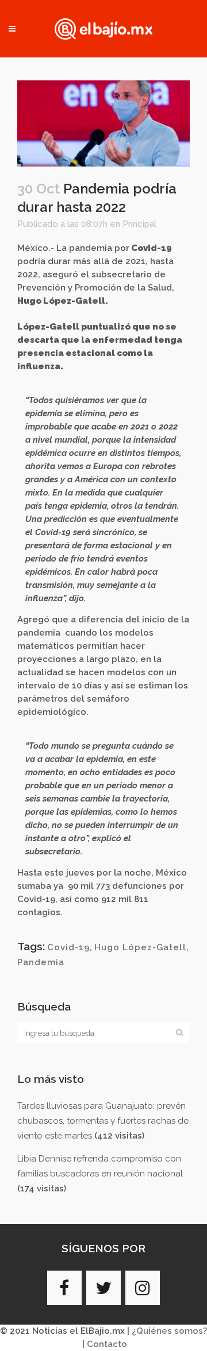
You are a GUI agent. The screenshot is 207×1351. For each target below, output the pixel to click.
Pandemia (40, 962)
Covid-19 (68, 947)
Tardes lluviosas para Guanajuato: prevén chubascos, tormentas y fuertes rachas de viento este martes (103, 1121)
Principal (139, 224)
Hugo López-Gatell (140, 947)
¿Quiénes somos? (169, 1331)
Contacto (107, 1344)
